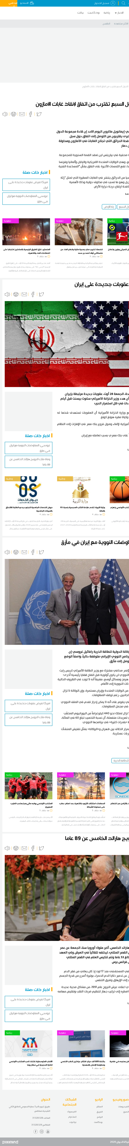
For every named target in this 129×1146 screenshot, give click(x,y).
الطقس (106, 23)
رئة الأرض (109, 206)
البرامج (100, 1117)
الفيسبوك (71, 1111)
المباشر (99, 1106)
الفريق (100, 1112)
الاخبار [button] (120, 13)
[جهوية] (26, 231)
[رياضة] (28, 785)
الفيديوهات (123, 1106)
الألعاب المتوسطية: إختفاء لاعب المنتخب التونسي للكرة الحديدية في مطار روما (30, 1063)
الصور (126, 1112)
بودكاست (94, 13)
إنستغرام (72, 1117)
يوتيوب (72, 1122)
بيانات (80, 13)
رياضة (107, 13)
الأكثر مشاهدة (121, 23)
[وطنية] (28, 489)
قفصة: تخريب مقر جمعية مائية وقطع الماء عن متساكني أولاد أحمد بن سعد (81, 251)
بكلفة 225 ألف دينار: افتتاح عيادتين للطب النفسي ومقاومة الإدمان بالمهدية (83, 1063)
